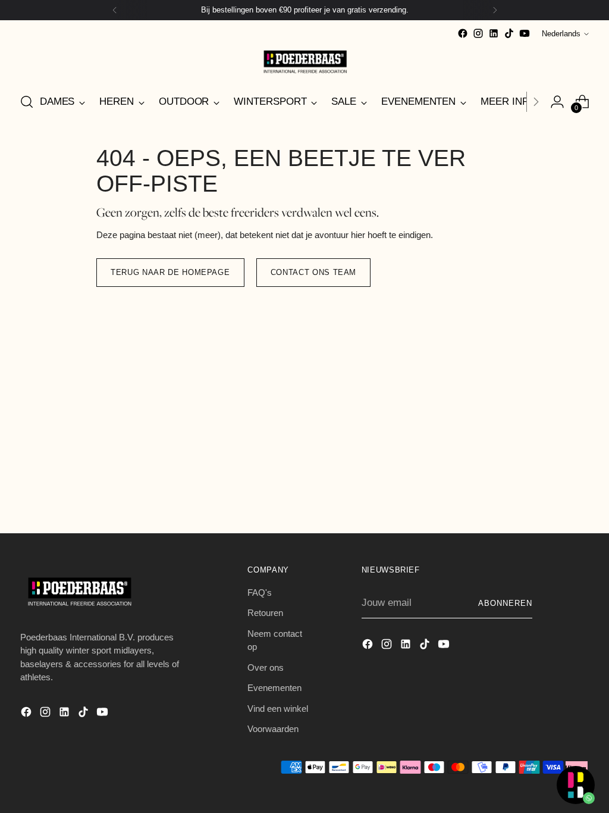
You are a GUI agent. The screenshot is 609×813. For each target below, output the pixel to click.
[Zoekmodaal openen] (27, 102)
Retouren (265, 613)
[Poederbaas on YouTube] (524, 33)
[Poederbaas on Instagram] (478, 33)
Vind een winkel (277, 708)
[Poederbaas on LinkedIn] (493, 33)
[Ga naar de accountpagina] (557, 102)
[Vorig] (115, 10)
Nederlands (561, 33)
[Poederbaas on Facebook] (462, 33)
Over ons (265, 667)
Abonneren (505, 603)
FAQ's (259, 592)
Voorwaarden (273, 729)
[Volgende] (495, 10)
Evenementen (274, 688)
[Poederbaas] (304, 62)
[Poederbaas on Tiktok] (509, 33)
